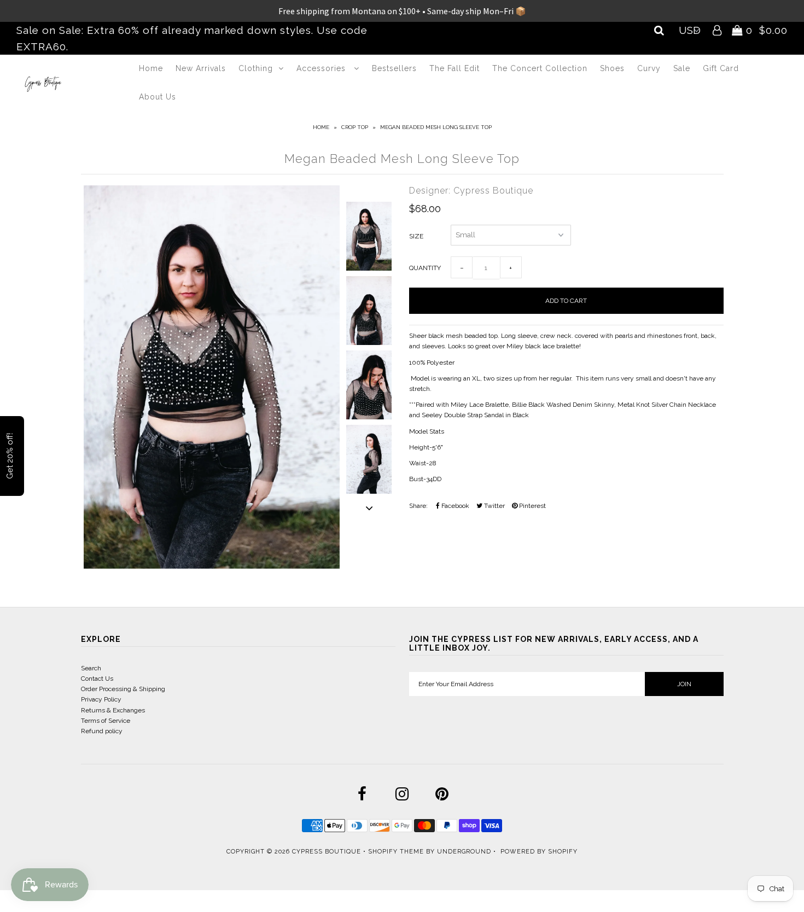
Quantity (425, 268)
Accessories (322, 68)
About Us (157, 96)
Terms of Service (105, 720)
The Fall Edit (454, 68)
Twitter (493, 506)
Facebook (454, 506)
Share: (418, 506)
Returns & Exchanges (113, 710)
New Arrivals (201, 68)
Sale (681, 68)
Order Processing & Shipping (123, 689)
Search (91, 668)
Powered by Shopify (539, 851)
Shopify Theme (396, 851)
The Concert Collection (539, 68)
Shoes (612, 68)
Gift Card (721, 68)
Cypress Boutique (327, 851)
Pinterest (531, 506)
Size (416, 236)
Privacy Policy (101, 699)
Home (151, 68)
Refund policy (102, 731)
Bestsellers (394, 68)
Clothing (255, 68)
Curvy (649, 68)
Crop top (354, 127)
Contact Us (97, 678)
